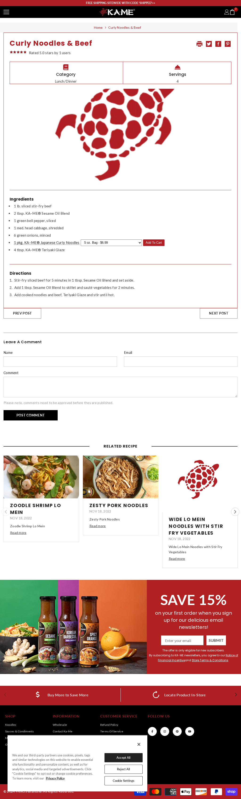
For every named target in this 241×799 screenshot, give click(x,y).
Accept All (123, 757)
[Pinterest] (177, 731)
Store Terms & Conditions (210, 660)
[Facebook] (152, 731)
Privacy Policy (55, 778)
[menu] (6, 12)
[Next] (235, 512)
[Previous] (6, 512)
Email (128, 353)
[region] (77, 763)
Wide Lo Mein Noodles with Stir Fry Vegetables (196, 526)
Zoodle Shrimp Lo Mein (35, 509)
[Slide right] (236, 695)
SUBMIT (216, 640)
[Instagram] (164, 731)
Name (8, 353)
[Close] (139, 744)
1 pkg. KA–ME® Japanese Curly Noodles (47, 242)
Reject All (123, 769)
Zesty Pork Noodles (118, 505)
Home (98, 27)
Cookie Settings (123, 781)
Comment (11, 373)
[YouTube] (189, 731)
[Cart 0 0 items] (232, 12)
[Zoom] (41, 477)
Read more (18, 533)
